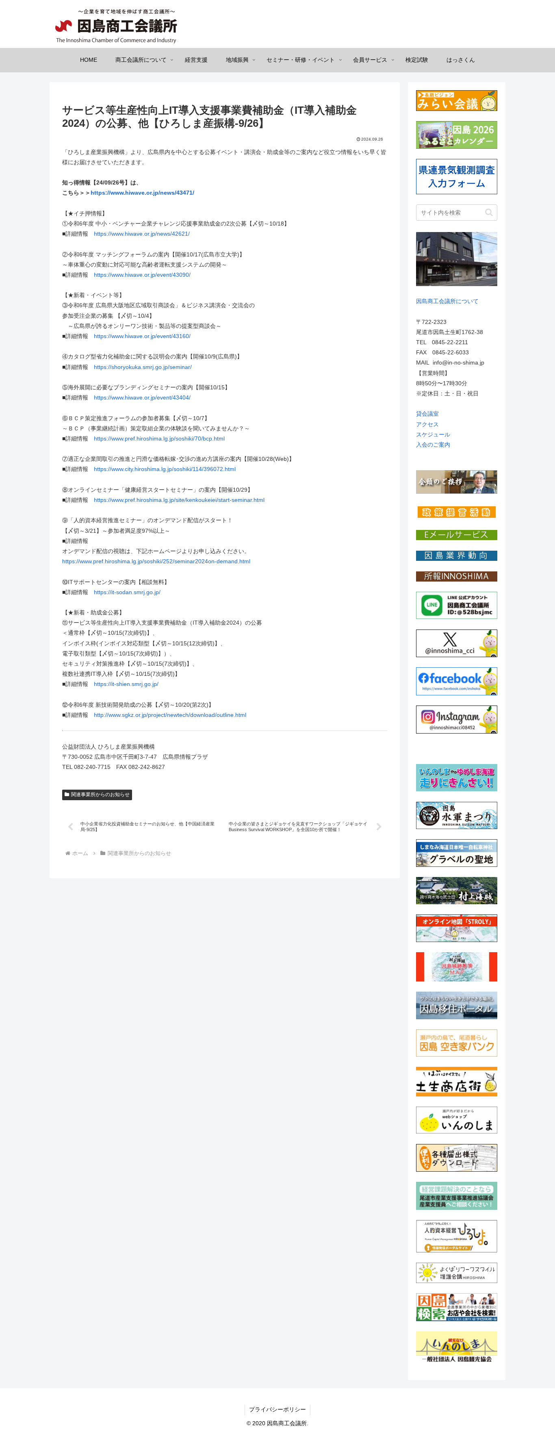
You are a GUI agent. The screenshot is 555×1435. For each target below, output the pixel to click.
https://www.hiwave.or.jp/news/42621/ (142, 233)
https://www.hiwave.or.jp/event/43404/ (142, 397)
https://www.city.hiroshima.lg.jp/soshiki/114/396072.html (165, 469)
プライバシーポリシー (277, 1409)
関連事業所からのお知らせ (100, 794)
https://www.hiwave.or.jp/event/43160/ (142, 336)
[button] (489, 212)
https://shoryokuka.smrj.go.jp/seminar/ (143, 367)
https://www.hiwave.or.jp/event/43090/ (142, 274)
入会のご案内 (433, 444)
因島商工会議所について (447, 301)
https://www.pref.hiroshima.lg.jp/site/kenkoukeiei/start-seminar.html (179, 500)
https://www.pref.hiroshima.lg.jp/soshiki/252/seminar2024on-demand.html (156, 561)
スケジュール (433, 434)
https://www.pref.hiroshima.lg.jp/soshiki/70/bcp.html (159, 438)
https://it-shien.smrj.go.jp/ (126, 684)
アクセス (427, 424)
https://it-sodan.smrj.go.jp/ (127, 592)
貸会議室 (427, 413)
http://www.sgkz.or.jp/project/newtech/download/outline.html (170, 715)
